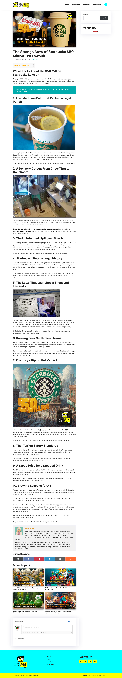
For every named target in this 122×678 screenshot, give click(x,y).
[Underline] (28, 632)
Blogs (48, 659)
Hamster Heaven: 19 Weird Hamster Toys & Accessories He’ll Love (58, 612)
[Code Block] (39, 632)
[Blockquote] (37, 632)
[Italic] (25, 632)
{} (43, 632)
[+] (46, 632)
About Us (86, 5)
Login (70, 621)
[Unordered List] (35, 632)
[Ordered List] (32, 632)
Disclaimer (95, 675)
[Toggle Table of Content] (31, 65)
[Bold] (23, 632)
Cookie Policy (103, 675)
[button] (106, 5)
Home (67, 5)
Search (85, 15)
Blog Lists (76, 5)
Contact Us (97, 5)
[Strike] (30, 632)
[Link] (42, 632)
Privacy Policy (86, 675)
